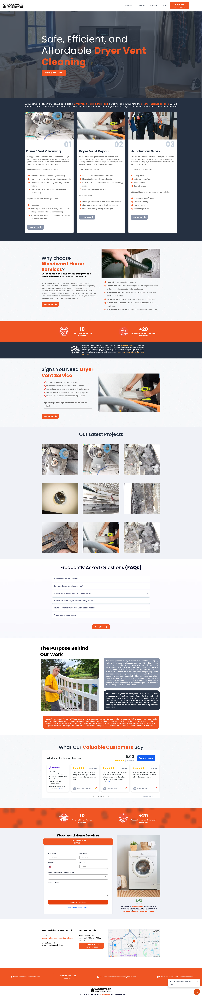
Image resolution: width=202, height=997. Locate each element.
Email (82, 863)
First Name (52, 853)
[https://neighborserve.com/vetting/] (75, 350)
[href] (134, 943)
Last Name (83, 853)
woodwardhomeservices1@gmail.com (57, 938)
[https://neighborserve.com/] (138, 901)
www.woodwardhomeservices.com (178, 977)
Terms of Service (83, 907)
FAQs (164, 5)
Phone (51, 863)
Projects (153, 5)
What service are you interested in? (62, 872)
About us (141, 5)
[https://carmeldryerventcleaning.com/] (13, 5)
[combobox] (50, 867)
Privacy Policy (72, 907)
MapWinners (105, 994)
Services (128, 5)
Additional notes (54, 883)
